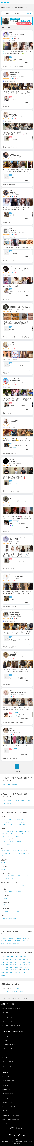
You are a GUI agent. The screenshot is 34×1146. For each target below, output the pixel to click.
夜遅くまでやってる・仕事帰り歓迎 (10, 943)
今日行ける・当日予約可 (22, 938)
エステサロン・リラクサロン (11, 1025)
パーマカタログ (7, 1049)
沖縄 (8, 975)
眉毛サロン (15, 991)
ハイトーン (16, 839)
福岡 (2, 972)
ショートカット (5, 822)
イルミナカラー (5, 836)
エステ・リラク (24, 991)
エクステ (3, 869)
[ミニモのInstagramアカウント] (10, 1136)
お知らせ (5, 1085)
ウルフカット (24, 822)
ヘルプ (5, 1124)
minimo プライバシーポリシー (11, 1115)
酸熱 (19, 875)
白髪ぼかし (12, 841)
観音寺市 (14, 784)
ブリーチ (19, 841)
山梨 (11, 962)
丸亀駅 (22, 800)
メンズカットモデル (15, 911)
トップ (3, 998)
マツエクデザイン (8, 1062)
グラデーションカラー (6, 844)
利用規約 (5, 1111)
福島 (2, 959)
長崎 (11, 972)
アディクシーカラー (6, 839)
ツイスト (14, 853)
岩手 (17, 957)
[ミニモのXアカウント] (15, 1136)
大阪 (2, 967)
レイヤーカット (15, 822)
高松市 (3, 784)
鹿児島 (3, 975)
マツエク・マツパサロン (10, 1017)
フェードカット (14, 898)
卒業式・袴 (4, 918)
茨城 (7, 959)
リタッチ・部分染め (12, 831)
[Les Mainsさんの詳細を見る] (17, 475)
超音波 (14, 878)
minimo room (7, 1089)
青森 (8, 957)
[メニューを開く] (31, 2)
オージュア (25, 875)
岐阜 (7, 964)
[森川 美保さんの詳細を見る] (17, 669)
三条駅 (3, 803)
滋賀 (24, 964)
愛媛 (24, 970)
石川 (29, 962)
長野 (16, 962)
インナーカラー (14, 833)
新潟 (20, 962)
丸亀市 (8, 784)
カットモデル (4, 911)
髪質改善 (13, 875)
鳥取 (21, 967)
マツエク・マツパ (5, 991)
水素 (2, 878)
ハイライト (4, 841)
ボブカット (4, 824)
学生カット (12, 824)
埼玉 (20, 959)
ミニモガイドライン (9, 1106)
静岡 (11, 964)
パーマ (3, 850)
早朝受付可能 (16, 940)
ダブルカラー (4, 833)
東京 (7, 962)
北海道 (3, 957)
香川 (19, 998)
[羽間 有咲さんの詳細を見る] (17, 206)
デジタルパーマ (21, 850)
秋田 (12, 957)
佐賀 (7, 972)
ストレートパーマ (11, 850)
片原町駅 (9, 800)
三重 (20, 964)
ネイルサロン (16, 988)
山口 (11, 970)
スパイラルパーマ (23, 853)
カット (3, 819)
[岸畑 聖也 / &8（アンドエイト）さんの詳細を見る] (17, 321)
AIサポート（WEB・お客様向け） (12, 1128)
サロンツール (7, 1098)
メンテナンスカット (21, 824)
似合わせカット (11, 819)
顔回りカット (20, 819)
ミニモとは (6, 1076)
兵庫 (7, 967)
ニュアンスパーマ (5, 853)
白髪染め (21, 831)
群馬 (16, 959)
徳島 (16, 970)
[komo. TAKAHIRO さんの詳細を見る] (17, 591)
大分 (20, 972)
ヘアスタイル (7, 1036)
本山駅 (28, 800)
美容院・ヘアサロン (11, 998)
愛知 (16, 964)
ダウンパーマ (4, 856)
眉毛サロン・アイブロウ (10, 1021)
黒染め (27, 831)
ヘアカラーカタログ (9, 1044)
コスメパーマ (13, 856)
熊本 (16, 972)
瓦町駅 (3, 800)
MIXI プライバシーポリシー (11, 1119)
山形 (21, 957)
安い (2, 922)
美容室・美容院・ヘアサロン (11, 1008)
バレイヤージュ (25, 839)
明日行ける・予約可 (6, 940)
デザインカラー (15, 836)
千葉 (2, 962)
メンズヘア (6, 1040)
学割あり (3, 938)
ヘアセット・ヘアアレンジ (8, 885)
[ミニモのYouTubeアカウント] (24, 1136)
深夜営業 (24, 940)
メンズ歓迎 (10, 938)
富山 (24, 962)
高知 (29, 970)
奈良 (11, 967)
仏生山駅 (9, 803)
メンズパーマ (4, 905)
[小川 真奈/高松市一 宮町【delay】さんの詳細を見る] (17, 706)
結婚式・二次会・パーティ (23, 885)
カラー (3, 831)
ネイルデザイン (7, 1057)
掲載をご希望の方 (8, 1094)
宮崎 (24, 972)
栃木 (11, 959)
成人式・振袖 (12, 918)
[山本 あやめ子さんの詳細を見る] (17, 169)
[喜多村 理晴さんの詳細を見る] (17, 553)
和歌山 (16, 967)
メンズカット (4, 898)
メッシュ (22, 833)
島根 (25, 967)
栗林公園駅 (16, 800)
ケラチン (8, 878)
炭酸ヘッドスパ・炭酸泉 (15, 891)
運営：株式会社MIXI (9, 1081)
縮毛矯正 (3, 862)
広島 (7, 970)
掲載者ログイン (7, 1102)
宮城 (25, 957)
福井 (2, 964)
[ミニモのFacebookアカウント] (19, 1136)
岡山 (2, 970)
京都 (29, 964)
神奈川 (24, 959)
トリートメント (5, 875)
